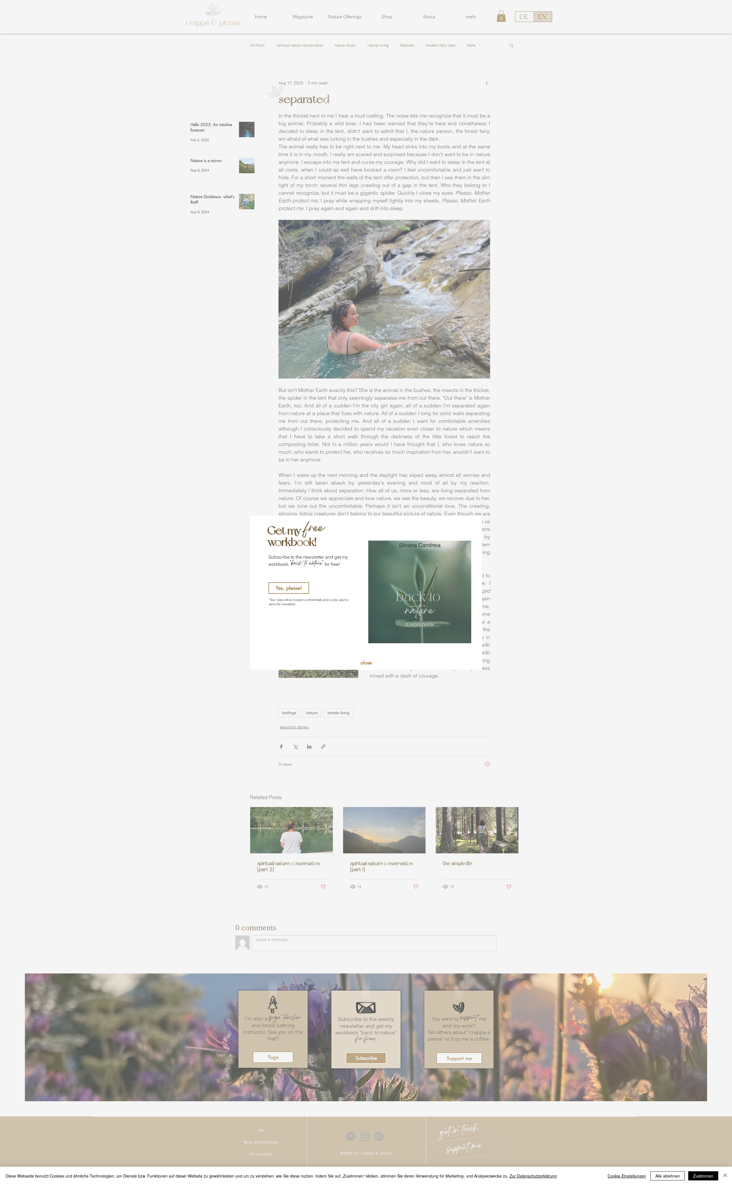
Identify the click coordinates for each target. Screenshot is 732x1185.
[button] (366, 662)
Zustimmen (703, 1176)
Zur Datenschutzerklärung (533, 1176)
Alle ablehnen (667, 1176)
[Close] (725, 1175)
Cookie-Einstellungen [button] (627, 1176)
